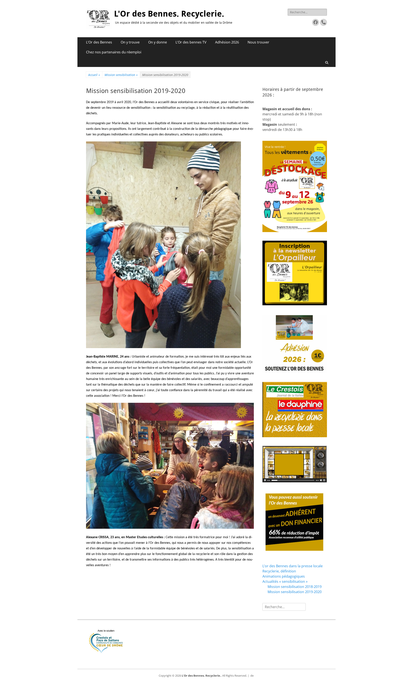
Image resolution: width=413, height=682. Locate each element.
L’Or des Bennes (99, 42)
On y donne (157, 42)
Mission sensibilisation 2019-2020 (295, 591)
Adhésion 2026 (227, 42)
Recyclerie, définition (279, 571)
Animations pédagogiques (283, 576)
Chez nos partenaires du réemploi (113, 52)
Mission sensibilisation (121, 75)
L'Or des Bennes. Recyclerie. (169, 14)
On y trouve (130, 42)
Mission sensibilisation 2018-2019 (295, 586)
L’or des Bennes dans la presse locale (292, 566)
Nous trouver (258, 42)
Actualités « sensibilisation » (285, 581)
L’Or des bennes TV (191, 42)
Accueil (94, 75)
